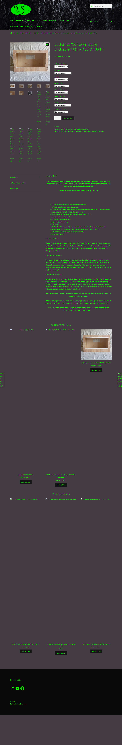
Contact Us (38, 26)
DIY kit (65, 131)
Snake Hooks (30, 20)
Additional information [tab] (17, 183)
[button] (47, 44)
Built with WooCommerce (18, 704)
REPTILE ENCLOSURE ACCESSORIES (20, 26)
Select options (25, 482)
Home (12, 20)
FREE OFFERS (20, 20)
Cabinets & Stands (64, 20)
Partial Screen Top (60, 103)
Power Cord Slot (59, 96)
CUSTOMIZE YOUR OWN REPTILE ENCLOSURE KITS (46, 33)
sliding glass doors (60, 64)
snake (84, 131)
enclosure (70, 131)
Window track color (60, 109)
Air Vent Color (58, 83)
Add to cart (68, 118)
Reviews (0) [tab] (14, 188)
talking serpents (92, 131)
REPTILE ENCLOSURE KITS (46, 20)
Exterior (57, 70)
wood (102, 131)
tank (99, 131)
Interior (57, 77)
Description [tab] (14, 177)
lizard (76, 131)
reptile (80, 131)
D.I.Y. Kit (60, 131)
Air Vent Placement (60, 90)
